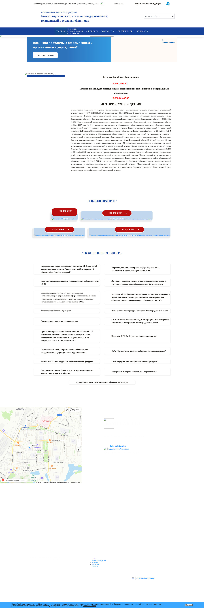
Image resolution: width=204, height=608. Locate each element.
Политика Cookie (89, 606)
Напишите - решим (45, 55)
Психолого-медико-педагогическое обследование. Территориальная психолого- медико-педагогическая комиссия (117, 222)
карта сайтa (118, 4)
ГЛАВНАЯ (61, 31)
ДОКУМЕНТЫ (107, 31)
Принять (189, 605)
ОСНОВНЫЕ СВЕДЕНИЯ (99, 560)
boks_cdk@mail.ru (118, 446)
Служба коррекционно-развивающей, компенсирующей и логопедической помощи (59, 235)
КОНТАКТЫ (142, 31)
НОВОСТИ (93, 31)
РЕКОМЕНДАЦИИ (125, 31)
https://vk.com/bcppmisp (118, 449)
